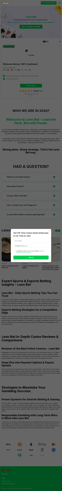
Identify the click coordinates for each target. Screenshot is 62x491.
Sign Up (31, 257)
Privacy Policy (26, 252)
